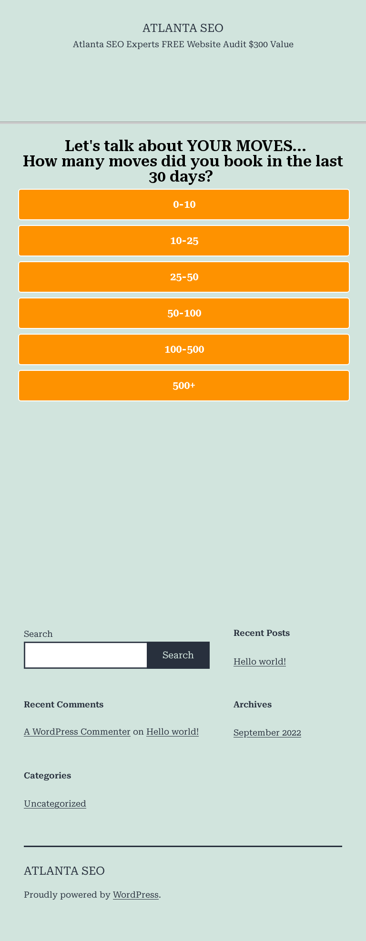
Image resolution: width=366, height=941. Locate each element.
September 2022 (267, 732)
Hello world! (260, 661)
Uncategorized (55, 803)
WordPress (136, 895)
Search (38, 634)
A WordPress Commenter (77, 731)
